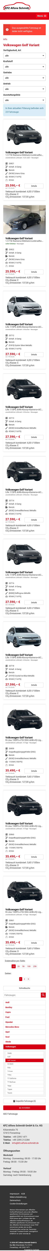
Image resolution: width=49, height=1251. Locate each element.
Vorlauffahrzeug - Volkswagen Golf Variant (24, 159)
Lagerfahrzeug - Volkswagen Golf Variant (24, 245)
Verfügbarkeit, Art (12, 50)
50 (23, 966)
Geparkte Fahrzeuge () (26, 1101)
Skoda (8, 1042)
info (5, 39)
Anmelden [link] (26, 1108)
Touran (9, 1093)
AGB (23, 1194)
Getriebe (7, 72)
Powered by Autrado (31, 1250)
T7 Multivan (11, 1082)
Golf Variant (11, 1060)
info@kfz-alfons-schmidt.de (25, 1143)
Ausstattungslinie (11, 95)
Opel (7, 1032)
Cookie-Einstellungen (18, 1204)
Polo (8, 1068)
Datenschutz (15, 1200)
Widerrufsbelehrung (18, 1197)
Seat (7, 1037)
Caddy (9, 1053)
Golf (8, 1057)
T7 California (11, 1078)
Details (34, 186)
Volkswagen (10, 1047)
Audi (7, 1002)
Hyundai (9, 1022)
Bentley (8, 1007)
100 (28, 966)
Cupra (8, 1012)
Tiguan (9, 1089)
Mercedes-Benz (12, 1027)
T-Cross (10, 1071)
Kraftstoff (8, 61)
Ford (7, 1017)
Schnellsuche (24, 988)
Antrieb (6, 83)
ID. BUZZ (10, 1064)
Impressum (14, 1194)
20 (18, 966)
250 (34, 966)
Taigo (9, 1086)
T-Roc (9, 1075)
